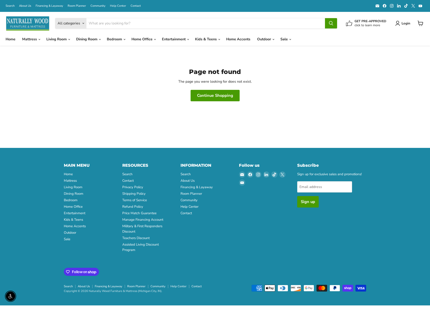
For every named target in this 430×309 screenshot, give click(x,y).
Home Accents (238, 39)
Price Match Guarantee (139, 213)
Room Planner (77, 6)
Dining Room (87, 39)
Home (10, 39)
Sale (284, 39)
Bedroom (115, 39)
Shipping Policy (134, 193)
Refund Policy (132, 206)
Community (97, 6)
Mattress (30, 39)
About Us (25, 6)
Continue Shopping (215, 95)
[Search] (331, 23)
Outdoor (264, 39)
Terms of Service (134, 200)
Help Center (118, 6)
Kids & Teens (206, 39)
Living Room (57, 39)
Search (10, 6)
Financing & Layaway (49, 6)
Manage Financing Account (142, 219)
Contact (136, 6)
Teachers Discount (136, 238)
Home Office (142, 39)
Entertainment (174, 39)
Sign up (308, 201)
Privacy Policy (132, 187)
